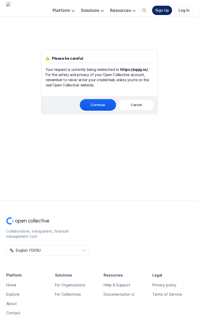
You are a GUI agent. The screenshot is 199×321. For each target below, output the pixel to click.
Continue (98, 105)
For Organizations (70, 285)
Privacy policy (164, 285)
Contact (13, 313)
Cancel (136, 105)
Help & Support (117, 285)
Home (11, 285)
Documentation (117, 294)
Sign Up (162, 10)
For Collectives (68, 294)
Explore (12, 294)
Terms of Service (167, 294)
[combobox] (47, 250)
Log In (184, 10)
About (11, 303)
